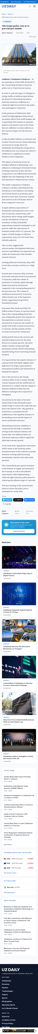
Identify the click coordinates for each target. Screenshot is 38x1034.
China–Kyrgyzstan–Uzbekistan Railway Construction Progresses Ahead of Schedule (18, 835)
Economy (5, 984)
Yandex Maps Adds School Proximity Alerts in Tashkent (17, 778)
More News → (8, 844)
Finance (10, 14)
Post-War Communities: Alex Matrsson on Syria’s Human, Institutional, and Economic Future (18, 920)
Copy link (8, 504)
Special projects (16, 2)
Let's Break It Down (30, 2)
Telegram (8, 500)
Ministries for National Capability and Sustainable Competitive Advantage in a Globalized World (19, 909)
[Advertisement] (19, 1030)
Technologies (7, 991)
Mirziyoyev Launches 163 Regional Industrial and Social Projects (17, 950)
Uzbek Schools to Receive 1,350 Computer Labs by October (15, 815)
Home (4, 14)
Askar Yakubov (7, 33)
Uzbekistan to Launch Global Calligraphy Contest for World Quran (17, 931)
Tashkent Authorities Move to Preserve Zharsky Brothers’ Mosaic (18, 806)
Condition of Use (8, 1020)
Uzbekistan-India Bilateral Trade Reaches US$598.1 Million (16, 787)
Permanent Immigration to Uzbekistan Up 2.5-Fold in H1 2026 (19, 797)
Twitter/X (19, 500)
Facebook (30, 500)
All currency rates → (11, 873)
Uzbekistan (6, 981)
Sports (4, 998)
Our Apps (6, 1027)
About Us (5, 1017)
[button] (30, 6)
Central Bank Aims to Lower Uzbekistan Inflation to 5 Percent (18, 824)
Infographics (4, 2)
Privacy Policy (7, 1023)
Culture (5, 995)
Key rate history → (10, 892)
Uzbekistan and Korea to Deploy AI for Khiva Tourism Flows (18, 940)
